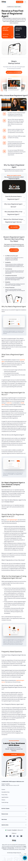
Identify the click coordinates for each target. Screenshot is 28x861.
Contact (3, 789)
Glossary (3, 799)
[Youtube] (21, 836)
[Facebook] (10, 836)
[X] (14, 836)
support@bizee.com (18, 781)
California (9, 403)
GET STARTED (14, 227)
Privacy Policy (4, 794)
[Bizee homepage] (4, 2)
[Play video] (14, 186)
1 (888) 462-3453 (7, 781)
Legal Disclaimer (5, 797)
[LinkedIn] (17, 836)
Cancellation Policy (6, 792)
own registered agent (12, 519)
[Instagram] (6, 836)
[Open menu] (25, 2)
